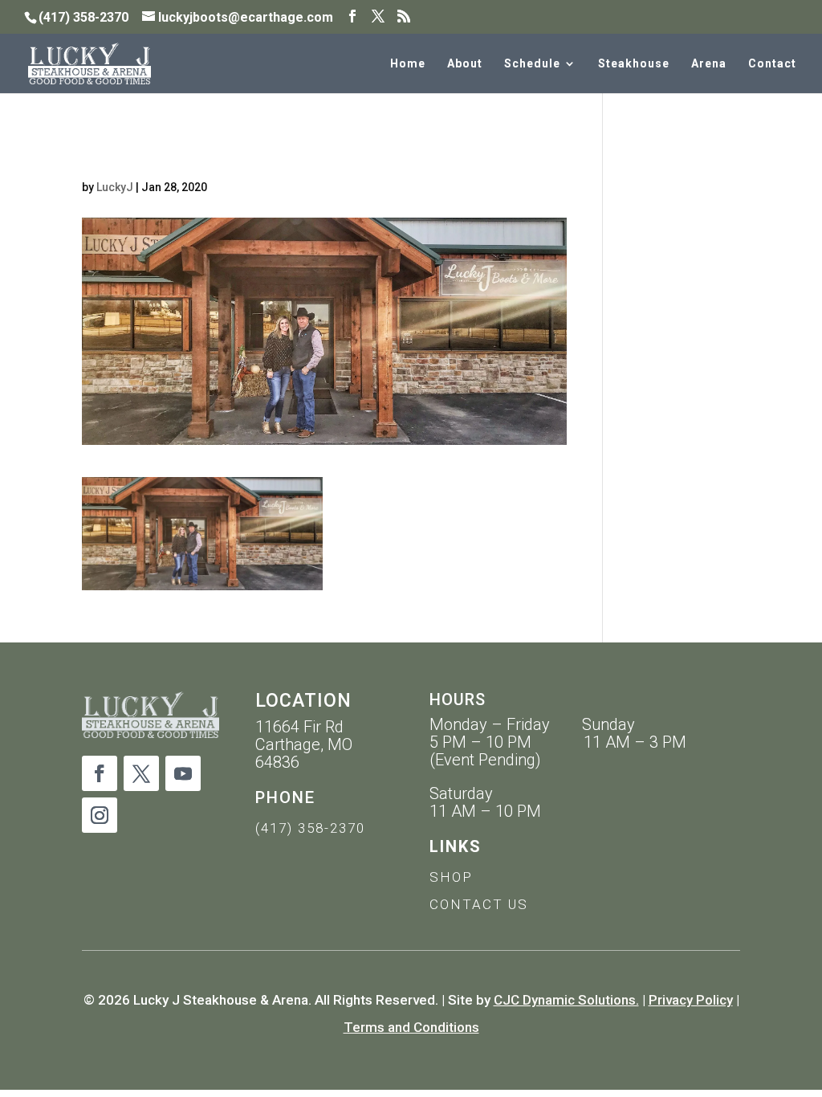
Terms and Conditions (411, 1027)
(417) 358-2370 (310, 828)
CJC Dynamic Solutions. (566, 1000)
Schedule (532, 64)
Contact (772, 64)
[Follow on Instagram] (99, 815)
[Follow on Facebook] (99, 773)
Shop (451, 877)
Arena (708, 64)
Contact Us (478, 904)
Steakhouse (633, 64)
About (464, 64)
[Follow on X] (141, 773)
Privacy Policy (691, 1000)
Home (407, 64)
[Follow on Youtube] (183, 773)
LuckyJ (114, 187)
